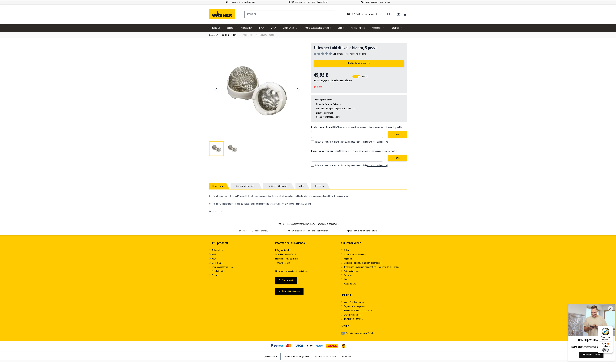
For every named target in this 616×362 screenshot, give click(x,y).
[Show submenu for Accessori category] (382, 28)
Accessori (376, 28)
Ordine (346, 250)
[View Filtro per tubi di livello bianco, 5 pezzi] (216, 148)
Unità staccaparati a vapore (318, 28)
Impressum (347, 356)
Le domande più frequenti (355, 254)
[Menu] (611, 328)
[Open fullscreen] (257, 91)
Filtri (235, 35)
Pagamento (349, 259)
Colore (341, 28)
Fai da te (216, 28)
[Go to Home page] (222, 14)
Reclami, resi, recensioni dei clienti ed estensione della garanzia (371, 267)
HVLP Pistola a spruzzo (353, 319)
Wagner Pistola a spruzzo (354, 306)
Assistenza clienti (351, 243)
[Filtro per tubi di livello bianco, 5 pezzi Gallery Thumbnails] (257, 148)
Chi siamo (348, 275)
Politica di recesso (351, 271)
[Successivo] (297, 88)
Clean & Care (288, 28)
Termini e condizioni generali (296, 356)
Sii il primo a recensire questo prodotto (349, 54)
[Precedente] (217, 88)
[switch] (605, 350)
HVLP (261, 28)
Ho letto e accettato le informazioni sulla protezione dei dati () (351, 142)
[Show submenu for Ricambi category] (400, 28)
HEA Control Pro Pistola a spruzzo (358, 310)
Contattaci (287, 280)
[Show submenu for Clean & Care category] (296, 28)
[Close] (610, 308)
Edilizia (230, 28)
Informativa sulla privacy (325, 356)
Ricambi (395, 28)
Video (346, 279)
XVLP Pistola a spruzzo (353, 315)
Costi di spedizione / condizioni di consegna (362, 263)
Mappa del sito (350, 284)
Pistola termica (358, 28)
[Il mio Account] (398, 14)
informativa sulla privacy (377, 142)
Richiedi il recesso (291, 291)
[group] (340, 54)
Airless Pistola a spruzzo (354, 302)
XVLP (273, 28)
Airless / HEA (246, 28)
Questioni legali (270, 356)
